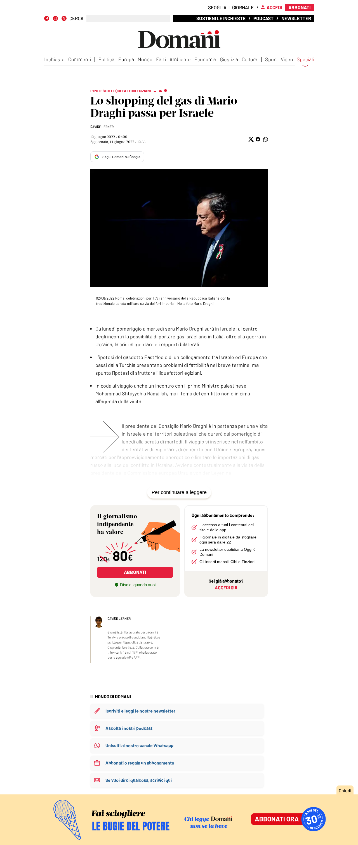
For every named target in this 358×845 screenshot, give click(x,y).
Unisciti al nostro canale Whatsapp (139, 745)
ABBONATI (135, 572)
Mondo (145, 59)
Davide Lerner (102, 127)
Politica (106, 59)
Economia (205, 59)
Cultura (249, 59)
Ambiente (180, 59)
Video (287, 59)
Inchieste (54, 59)
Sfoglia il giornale (231, 7)
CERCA (76, 18)
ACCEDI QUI (226, 587)
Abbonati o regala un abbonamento (139, 762)
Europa (126, 59)
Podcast (263, 18)
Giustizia (229, 59)
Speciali (305, 59)
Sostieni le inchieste (221, 18)
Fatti (161, 59)
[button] (250, 139)
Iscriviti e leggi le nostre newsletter (140, 710)
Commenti (79, 59)
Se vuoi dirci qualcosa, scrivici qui (138, 780)
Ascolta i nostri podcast (128, 728)
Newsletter (296, 18)
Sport (271, 59)
